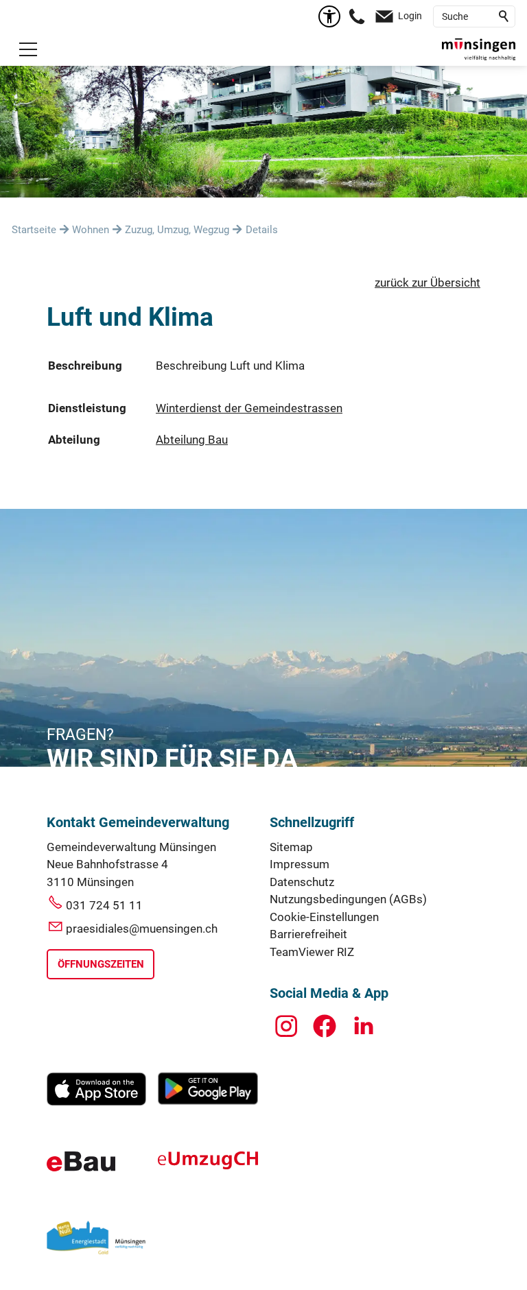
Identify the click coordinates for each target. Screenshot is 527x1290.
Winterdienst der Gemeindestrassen (249, 408)
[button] (28, 49)
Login (410, 15)
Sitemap (291, 847)
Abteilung (74, 439)
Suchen (504, 16)
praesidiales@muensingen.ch (142, 928)
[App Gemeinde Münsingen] (96, 1102)
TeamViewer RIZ (312, 952)
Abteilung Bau (192, 439)
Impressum (299, 864)
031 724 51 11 (104, 905)
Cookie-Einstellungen (324, 917)
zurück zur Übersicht (427, 282)
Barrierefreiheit (308, 934)
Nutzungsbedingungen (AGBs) (348, 899)
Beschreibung (85, 365)
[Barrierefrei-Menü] (329, 16)
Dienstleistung (87, 408)
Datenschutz (302, 882)
